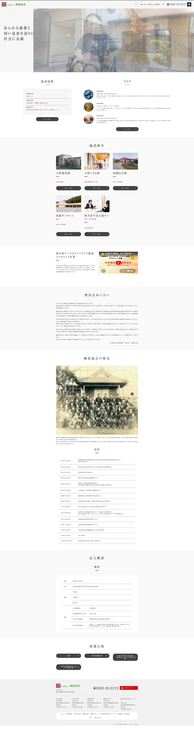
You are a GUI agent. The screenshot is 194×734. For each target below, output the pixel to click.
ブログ (90, 717)
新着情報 (120, 713)
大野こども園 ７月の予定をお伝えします (107, 118)
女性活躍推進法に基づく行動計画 (69, 667)
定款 (68, 655)
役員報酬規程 (97, 655)
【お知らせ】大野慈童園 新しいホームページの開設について (42, 109)
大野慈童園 (69, 713)
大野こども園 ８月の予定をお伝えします (107, 93)
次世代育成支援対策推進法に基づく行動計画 (125, 657)
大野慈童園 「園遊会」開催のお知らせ (37, 103)
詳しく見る (69, 188)
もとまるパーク (29, 96)
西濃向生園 (86, 713)
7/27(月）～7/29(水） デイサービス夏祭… (108, 106)
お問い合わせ (128, 688)
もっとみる (47, 119)
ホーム (62, 713)
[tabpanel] (113, 40)
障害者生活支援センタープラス (108, 713)
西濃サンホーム (94, 713)
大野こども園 (77, 713)
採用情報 (126, 713)
